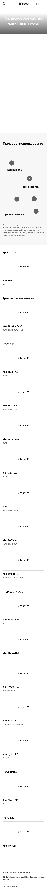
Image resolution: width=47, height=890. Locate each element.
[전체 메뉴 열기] (42, 4)
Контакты (5, 872)
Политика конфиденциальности (20, 872)
